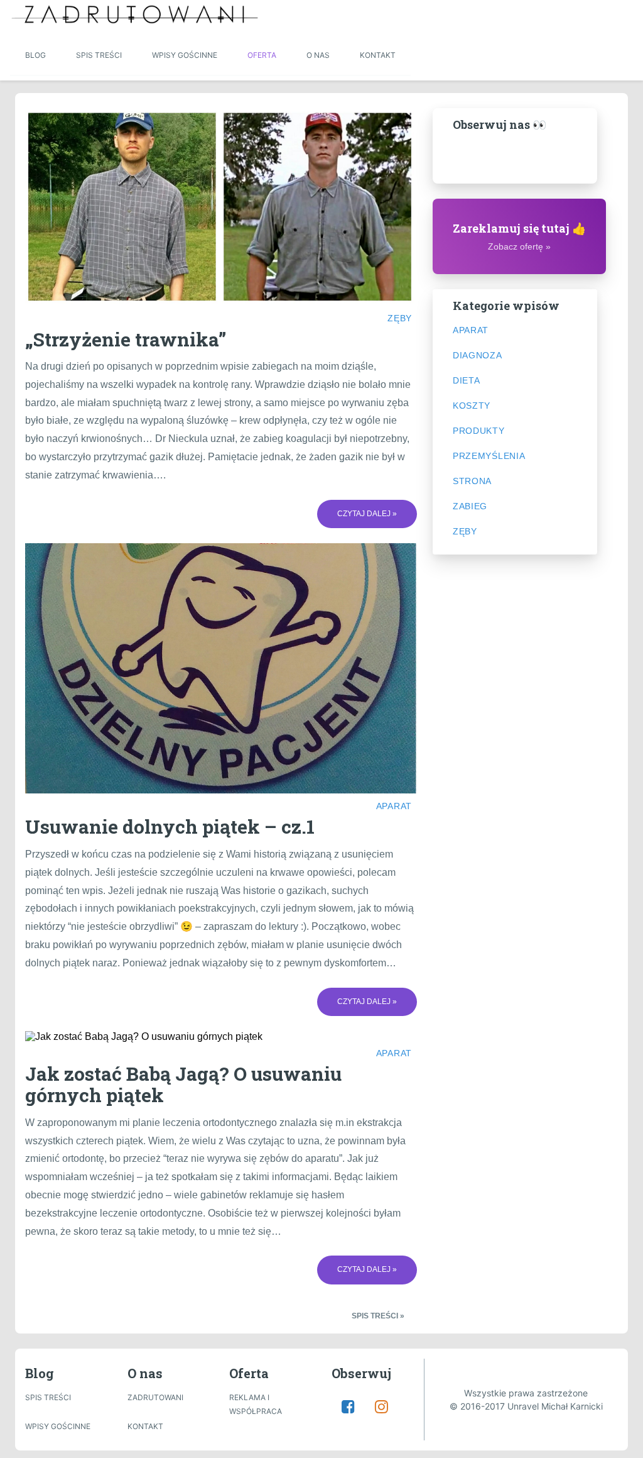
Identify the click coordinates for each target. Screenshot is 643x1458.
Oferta (261, 55)
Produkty (479, 431)
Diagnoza (477, 355)
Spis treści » (378, 1316)
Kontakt (378, 55)
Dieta (466, 380)
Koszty (471, 405)
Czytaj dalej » (367, 513)
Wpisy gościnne (184, 55)
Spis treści (99, 55)
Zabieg (470, 506)
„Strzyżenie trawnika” (125, 339)
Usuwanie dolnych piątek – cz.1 (170, 826)
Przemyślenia (489, 456)
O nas (318, 55)
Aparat (394, 806)
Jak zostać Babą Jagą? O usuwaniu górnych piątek (183, 1084)
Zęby (399, 318)
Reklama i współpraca (255, 1404)
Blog (35, 55)
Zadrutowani (155, 1397)
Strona (472, 481)
